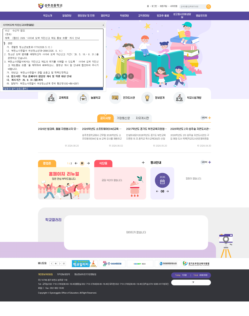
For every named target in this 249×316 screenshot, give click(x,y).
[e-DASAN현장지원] (112, 263)
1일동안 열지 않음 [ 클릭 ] (15, 88)
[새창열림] (53, 86)
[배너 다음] (60, 264)
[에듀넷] (140, 263)
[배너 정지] (56, 264)
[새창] (64, 183)
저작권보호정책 (63, 274)
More (204, 118)
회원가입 (163, 6)
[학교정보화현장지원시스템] (168, 263)
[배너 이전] (52, 264)
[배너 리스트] (64, 264)
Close (103, 25)
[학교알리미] (84, 263)
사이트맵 (173, 6)
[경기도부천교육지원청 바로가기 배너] (196, 263)
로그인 (154, 6)
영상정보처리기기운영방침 (85, 274)
